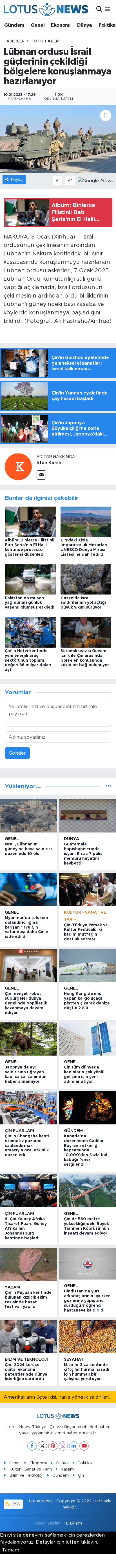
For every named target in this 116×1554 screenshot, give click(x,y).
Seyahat (74, 1359)
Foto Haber (45, 41)
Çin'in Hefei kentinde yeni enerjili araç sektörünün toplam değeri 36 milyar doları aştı (28, 660)
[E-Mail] (41, 475)
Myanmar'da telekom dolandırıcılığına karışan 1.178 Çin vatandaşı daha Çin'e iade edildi (26, 927)
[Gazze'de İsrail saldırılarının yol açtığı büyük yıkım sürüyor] (86, 579)
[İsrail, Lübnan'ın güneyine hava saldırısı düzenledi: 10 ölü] (28, 815)
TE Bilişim (72, 1523)
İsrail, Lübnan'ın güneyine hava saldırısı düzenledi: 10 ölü (28, 849)
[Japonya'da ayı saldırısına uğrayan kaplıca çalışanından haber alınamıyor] (28, 1039)
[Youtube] (84, 1446)
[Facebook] (32, 1446)
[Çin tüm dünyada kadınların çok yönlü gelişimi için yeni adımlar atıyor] (87, 1039)
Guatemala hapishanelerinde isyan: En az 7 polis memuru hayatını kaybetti (83, 853)
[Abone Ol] (96, 180)
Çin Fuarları (19, 1131)
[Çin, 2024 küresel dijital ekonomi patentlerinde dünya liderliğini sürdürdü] (28, 1336)
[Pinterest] (52, 1446)
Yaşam (12, 1287)
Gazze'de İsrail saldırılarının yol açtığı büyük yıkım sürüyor (83, 603)
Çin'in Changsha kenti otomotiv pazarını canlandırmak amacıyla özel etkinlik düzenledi (27, 1145)
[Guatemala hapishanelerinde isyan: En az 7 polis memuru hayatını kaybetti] (87, 815)
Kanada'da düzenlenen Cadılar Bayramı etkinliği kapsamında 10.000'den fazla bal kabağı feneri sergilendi (85, 1150)
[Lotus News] (46, 9)
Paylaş (17, 180)
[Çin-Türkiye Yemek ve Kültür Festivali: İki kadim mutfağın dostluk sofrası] (87, 889)
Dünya (84, 25)
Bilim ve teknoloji (26, 1359)
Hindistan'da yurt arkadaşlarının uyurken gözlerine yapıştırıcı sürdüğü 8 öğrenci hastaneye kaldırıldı (87, 1300)
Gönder (17, 753)
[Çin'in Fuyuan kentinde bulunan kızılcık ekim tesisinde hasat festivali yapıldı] (28, 1264)
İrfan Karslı (49, 462)
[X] (42, 1446)
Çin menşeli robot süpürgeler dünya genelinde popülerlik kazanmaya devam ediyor (26, 1003)
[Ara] (99, 9)
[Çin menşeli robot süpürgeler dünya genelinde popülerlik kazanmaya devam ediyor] (28, 965)
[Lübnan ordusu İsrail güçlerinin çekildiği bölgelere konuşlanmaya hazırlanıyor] (58, 139)
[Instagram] (63, 1446)
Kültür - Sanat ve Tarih (30, 1469)
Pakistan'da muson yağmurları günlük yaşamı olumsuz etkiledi (29, 603)
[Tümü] (108, 786)
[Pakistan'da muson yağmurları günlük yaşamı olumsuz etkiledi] (30, 579)
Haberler (14, 41)
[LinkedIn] (73, 1446)
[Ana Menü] (107, 9)
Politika (107, 25)
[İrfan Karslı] (18, 466)
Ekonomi (60, 25)
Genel (37, 25)
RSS (15, 1504)
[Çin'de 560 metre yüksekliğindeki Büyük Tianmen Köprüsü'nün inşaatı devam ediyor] (87, 1190)
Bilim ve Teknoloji (26, 1475)
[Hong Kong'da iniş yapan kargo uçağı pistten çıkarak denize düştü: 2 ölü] (87, 965)
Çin (81, 1475)
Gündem (14, 25)
